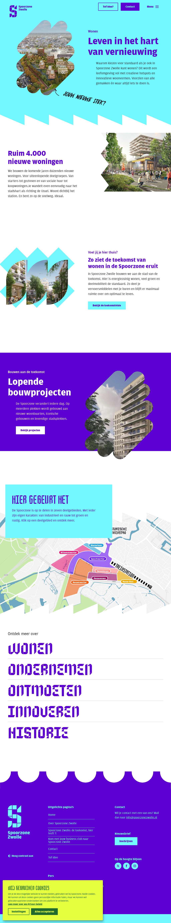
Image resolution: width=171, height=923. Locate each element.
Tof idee (53, 857)
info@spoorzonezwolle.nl (141, 817)
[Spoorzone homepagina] (19, 828)
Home (51, 815)
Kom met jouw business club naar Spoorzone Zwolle (68, 840)
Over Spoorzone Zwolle (62, 823)
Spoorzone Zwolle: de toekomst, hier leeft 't (70, 832)
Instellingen (19, 911)
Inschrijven (126, 841)
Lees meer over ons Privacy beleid (25, 904)
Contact (53, 849)
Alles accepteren (44, 911)
